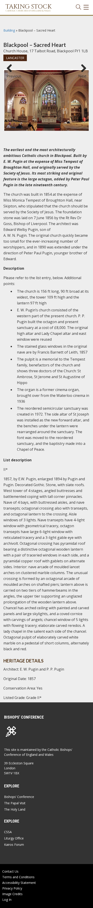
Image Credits (12, 894)
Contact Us (10, 871)
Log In (7, 899)
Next (82, 74)
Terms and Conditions (18, 877)
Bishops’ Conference (19, 797)
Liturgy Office (14, 838)
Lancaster (15, 58)
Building (9, 30)
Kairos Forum (14, 844)
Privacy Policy (12, 888)
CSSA (8, 832)
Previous (11, 74)
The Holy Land (14, 809)
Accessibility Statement (19, 882)
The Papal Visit (15, 803)
